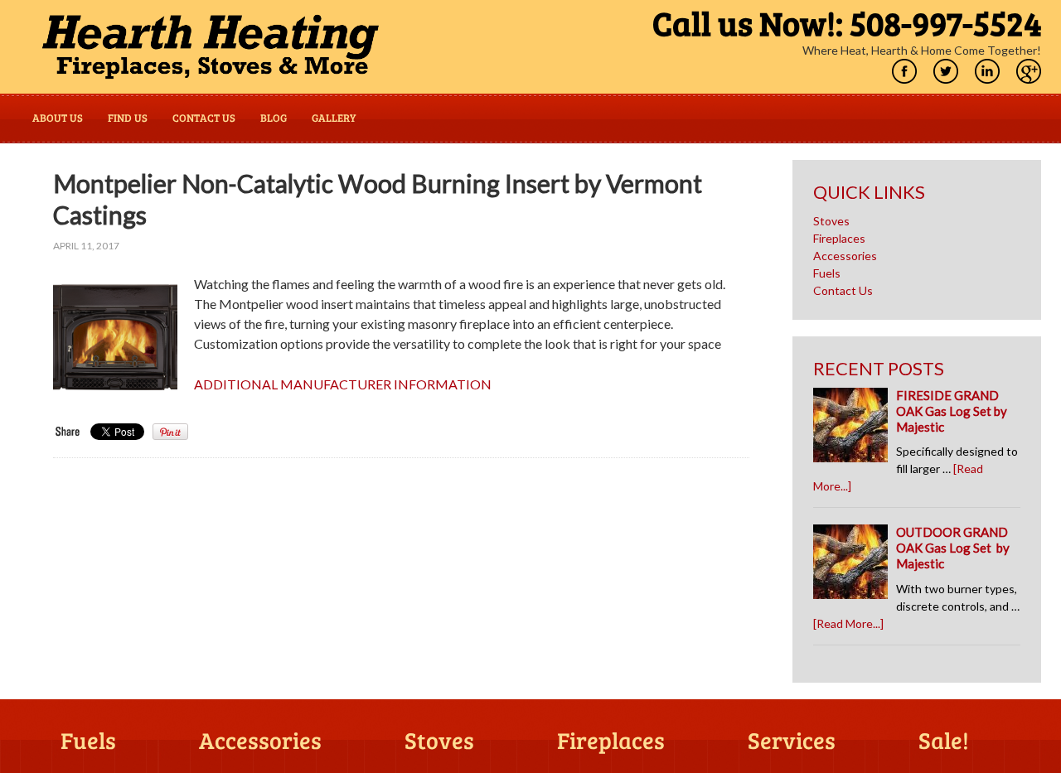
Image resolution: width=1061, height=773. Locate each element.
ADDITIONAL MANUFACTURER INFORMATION (343, 384)
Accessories (845, 256)
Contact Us (843, 290)
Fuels (827, 273)
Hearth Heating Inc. (210, 47)
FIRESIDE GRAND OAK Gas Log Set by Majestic (951, 411)
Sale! (943, 741)
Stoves (831, 221)
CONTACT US (203, 118)
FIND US (128, 118)
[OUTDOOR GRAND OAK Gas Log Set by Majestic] (854, 565)
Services (792, 741)
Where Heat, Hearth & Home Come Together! (921, 50)
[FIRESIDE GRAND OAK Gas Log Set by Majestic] (854, 429)
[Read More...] (848, 623)
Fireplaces (839, 238)
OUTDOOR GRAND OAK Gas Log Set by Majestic (953, 547)
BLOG (273, 118)
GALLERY (334, 118)
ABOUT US (57, 118)
